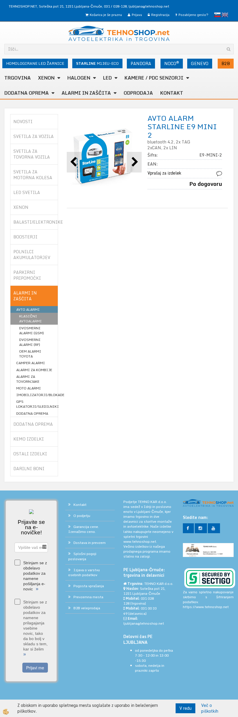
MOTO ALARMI (28, 388)
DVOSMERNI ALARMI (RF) (30, 342)
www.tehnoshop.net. (140, 541)
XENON (46, 78)
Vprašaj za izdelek (164, 173)
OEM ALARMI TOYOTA (30, 353)
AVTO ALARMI (28, 309)
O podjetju (81, 515)
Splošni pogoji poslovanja (82, 556)
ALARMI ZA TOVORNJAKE (27, 379)
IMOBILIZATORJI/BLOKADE (37, 395)
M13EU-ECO (97, 63)
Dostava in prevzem (89, 542)
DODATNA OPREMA (26, 93)
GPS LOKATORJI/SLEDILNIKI (37, 404)
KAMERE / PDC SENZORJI (154, 78)
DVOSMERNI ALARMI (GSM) (31, 330)
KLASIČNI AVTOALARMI (30, 318)
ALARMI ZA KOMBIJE (34, 370)
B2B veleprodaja (86, 608)
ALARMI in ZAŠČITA (86, 93)
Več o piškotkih (209, 708)
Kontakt (171, 93)
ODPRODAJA (138, 93)
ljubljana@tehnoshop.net (149, 6)
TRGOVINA (17, 78)
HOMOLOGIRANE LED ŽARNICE (35, 63)
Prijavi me (35, 668)
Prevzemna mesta (88, 597)
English (225, 14)
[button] (134, 162)
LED (107, 78)
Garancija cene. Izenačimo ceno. (83, 529)
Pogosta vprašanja (88, 586)
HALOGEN (78, 78)
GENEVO (199, 63)
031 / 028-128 (115, 6)
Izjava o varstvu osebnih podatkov (84, 572)
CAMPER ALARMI (30, 363)
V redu (185, 708)
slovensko (217, 14)
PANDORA (141, 63)
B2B (225, 63)
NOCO (171, 63)
